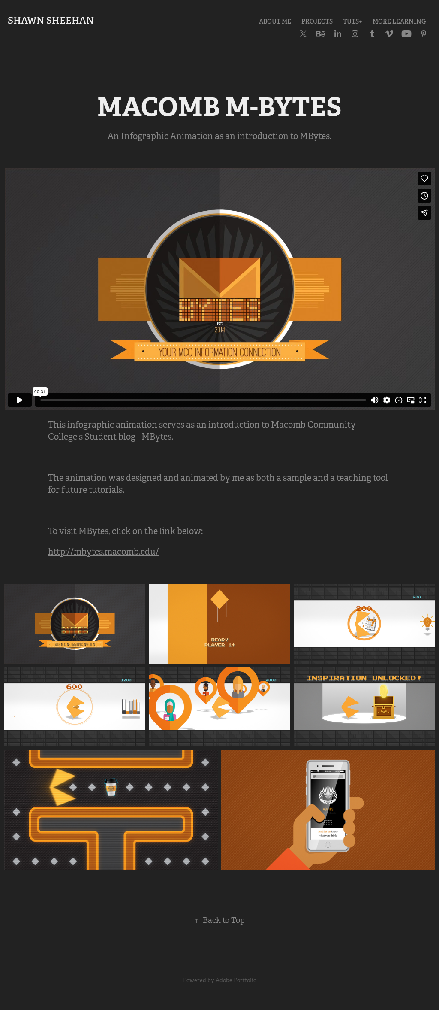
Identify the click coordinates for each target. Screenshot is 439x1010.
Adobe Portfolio (236, 980)
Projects (317, 21)
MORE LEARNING (399, 21)
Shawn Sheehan (51, 20)
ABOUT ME (275, 21)
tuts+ (352, 21)
